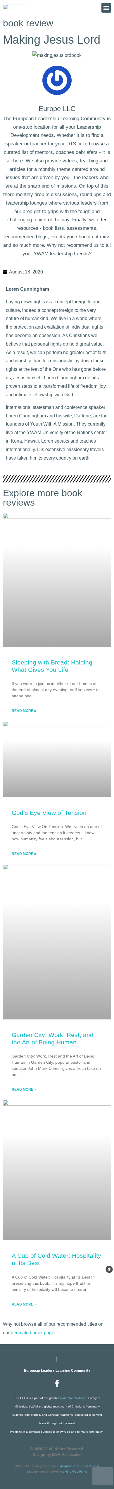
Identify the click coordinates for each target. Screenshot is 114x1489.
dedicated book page (32, 1332)
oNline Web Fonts (75, 1471)
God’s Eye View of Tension (49, 812)
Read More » (24, 711)
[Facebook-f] (57, 1383)
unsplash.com (69, 1466)
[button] (106, 8)
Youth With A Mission (73, 1398)
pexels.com (91, 1466)
